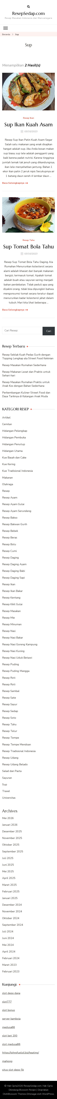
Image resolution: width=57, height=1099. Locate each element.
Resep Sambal (10, 691)
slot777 (7, 1002)
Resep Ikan (28, 118)
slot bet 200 (9, 1035)
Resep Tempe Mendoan (16, 744)
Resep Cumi (9, 551)
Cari (48, 331)
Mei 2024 (8, 945)
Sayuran (7, 778)
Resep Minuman (11, 624)
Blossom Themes (17, 1094)
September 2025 (12, 851)
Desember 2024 (12, 905)
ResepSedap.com (28, 13)
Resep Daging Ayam (14, 564)
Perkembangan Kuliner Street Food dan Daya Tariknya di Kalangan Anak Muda (26, 394)
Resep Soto (9, 718)
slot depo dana (11, 993)
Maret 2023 (9, 965)
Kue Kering (8, 464)
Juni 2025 (8, 865)
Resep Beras (9, 537)
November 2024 (12, 911)
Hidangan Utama (12, 451)
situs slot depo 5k (13, 1070)
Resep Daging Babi (13, 571)
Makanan (7, 477)
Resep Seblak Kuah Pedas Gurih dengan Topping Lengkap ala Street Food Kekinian (27, 356)
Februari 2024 (10, 958)
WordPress (48, 1094)
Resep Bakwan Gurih (14, 524)
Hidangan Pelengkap (14, 431)
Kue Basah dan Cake (14, 457)
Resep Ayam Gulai (13, 504)
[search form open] (28, 6)
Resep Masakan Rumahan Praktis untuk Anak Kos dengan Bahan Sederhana (26, 384)
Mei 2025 (8, 871)
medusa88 (8, 1027)
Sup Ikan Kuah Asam (28, 124)
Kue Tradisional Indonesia (17, 471)
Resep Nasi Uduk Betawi (17, 657)
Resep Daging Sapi (13, 577)
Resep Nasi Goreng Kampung (19, 644)
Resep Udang (10, 758)
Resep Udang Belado (15, 764)
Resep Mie (8, 617)
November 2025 (12, 838)
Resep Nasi (8, 631)
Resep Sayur (9, 704)
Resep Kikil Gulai (12, 604)
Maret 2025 (9, 885)
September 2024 (12, 925)
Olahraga (7, 484)
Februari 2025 (10, 891)
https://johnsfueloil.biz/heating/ (20, 1052)
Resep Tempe (10, 737)
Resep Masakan (11, 611)
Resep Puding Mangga (15, 671)
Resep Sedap (10, 711)
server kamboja (11, 1018)
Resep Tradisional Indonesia (19, 751)
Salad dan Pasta (11, 771)
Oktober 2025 (10, 844)
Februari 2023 (10, 971)
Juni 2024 (8, 938)
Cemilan (7, 424)
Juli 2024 (7, 931)
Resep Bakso (9, 517)
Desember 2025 (12, 831)
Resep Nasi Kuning (13, 651)
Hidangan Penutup (13, 444)
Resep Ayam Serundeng (16, 511)
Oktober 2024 (10, 918)
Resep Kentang (11, 597)
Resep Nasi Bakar (12, 637)
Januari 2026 (10, 825)
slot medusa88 (11, 1044)
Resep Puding (10, 664)
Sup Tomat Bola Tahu (28, 246)
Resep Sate (9, 697)
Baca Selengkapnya (13, 183)
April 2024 (8, 951)
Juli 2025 (7, 858)
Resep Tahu (28, 240)
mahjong (7, 1061)
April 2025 (8, 878)
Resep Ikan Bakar (12, 591)
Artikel (6, 417)
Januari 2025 (10, 898)
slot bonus (8, 1010)
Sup (4, 784)
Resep (6, 491)
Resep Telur (9, 731)
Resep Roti (8, 678)
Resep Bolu (9, 544)
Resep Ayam (9, 497)
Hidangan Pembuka (14, 437)
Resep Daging (10, 557)
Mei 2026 (8, 818)
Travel (6, 791)
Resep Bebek (10, 531)
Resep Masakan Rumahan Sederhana (24, 365)
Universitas (8, 798)
